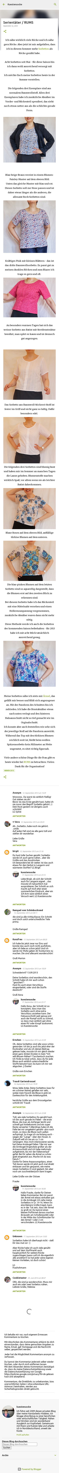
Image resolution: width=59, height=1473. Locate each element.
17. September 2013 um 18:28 (33, 1189)
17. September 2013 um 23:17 (33, 1002)
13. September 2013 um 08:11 (25, 913)
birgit (16, 851)
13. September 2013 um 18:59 (34, 969)
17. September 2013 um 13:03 (35, 1236)
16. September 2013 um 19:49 (25, 1084)
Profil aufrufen (23, 1435)
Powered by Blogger (31, 1469)
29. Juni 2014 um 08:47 (37, 1278)
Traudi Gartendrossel (24, 1081)
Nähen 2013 (9, 770)
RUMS (27, 762)
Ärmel (46, 696)
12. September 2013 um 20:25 (32, 822)
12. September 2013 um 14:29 (34, 793)
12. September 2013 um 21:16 (31, 851)
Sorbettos (43, 48)
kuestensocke (28, 872)
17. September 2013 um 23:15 (33, 875)
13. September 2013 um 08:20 (35, 939)
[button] (5, 31)
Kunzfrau (17, 939)
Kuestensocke (15, 4)
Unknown (17, 1236)
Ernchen (17, 1040)
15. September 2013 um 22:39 (34, 1040)
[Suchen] (55, 4)
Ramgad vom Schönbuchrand (28, 910)
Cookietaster (20, 1278)
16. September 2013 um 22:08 (34, 1113)
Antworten (19, 816)
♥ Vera (16, 822)
